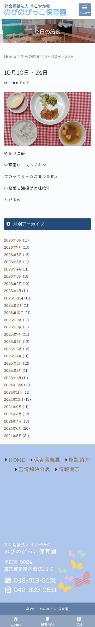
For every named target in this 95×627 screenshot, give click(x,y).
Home (10, 56)
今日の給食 (30, 56)
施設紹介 (79, 459)
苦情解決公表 (34, 469)
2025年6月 (13, 341)
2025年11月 (13, 305)
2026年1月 (12, 290)
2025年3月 (13, 363)
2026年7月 (13, 247)
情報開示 (69, 469)
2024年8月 (13, 413)
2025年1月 (12, 377)
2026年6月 (13, 254)
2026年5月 (13, 261)
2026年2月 (13, 283)
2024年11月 (13, 392)
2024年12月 (13, 384)
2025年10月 (14, 312)
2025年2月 (13, 370)
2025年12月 (13, 297)
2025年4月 (13, 355)
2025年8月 (13, 326)
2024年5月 (13, 435)
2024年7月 (13, 421)
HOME (16, 459)
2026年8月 (13, 240)
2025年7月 (13, 334)
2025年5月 (13, 348)
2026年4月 (13, 269)
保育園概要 (47, 459)
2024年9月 (13, 406)
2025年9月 (13, 319)
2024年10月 (13, 399)
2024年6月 (13, 428)
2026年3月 (13, 276)
